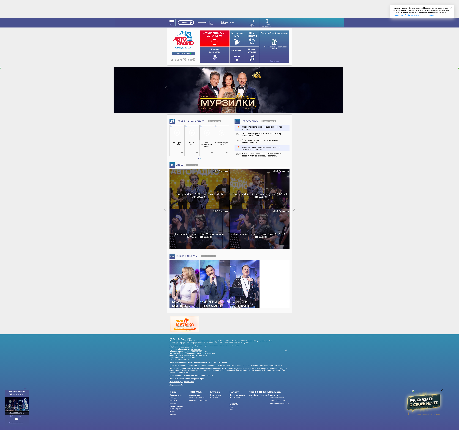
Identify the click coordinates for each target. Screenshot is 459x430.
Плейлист (214, 398)
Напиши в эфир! (17, 413)
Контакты (173, 400)
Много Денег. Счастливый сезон (275, 48)
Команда (172, 398)
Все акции (274, 61)
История (172, 411)
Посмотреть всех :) (16, 423)
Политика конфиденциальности (181, 382)
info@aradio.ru (196, 350)
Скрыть (25, 388)
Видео (232, 407)
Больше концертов (208, 256)
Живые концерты (277, 398)
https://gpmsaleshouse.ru (179, 359)
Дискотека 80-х (276, 395)
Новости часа (235, 398)
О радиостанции (175, 395)
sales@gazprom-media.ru (185, 357)
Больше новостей (268, 121)
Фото (231, 409)
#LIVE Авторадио (220, 171)
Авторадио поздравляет (198, 400)
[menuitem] (179, 392)
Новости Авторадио (237, 395)
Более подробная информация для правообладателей (191, 375)
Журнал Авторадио (277, 400)
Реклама (172, 403)
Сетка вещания (175, 409)
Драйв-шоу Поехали (197, 398)
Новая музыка (215, 395)
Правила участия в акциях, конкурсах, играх (186, 379)
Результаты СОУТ (176, 385)
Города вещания (176, 406)
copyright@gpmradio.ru (273, 365)
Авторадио (279, 403)
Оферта (172, 414)
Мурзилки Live (194, 395)
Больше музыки (214, 121)
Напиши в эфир (183, 53)
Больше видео (192, 165)
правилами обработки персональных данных (413, 15)
